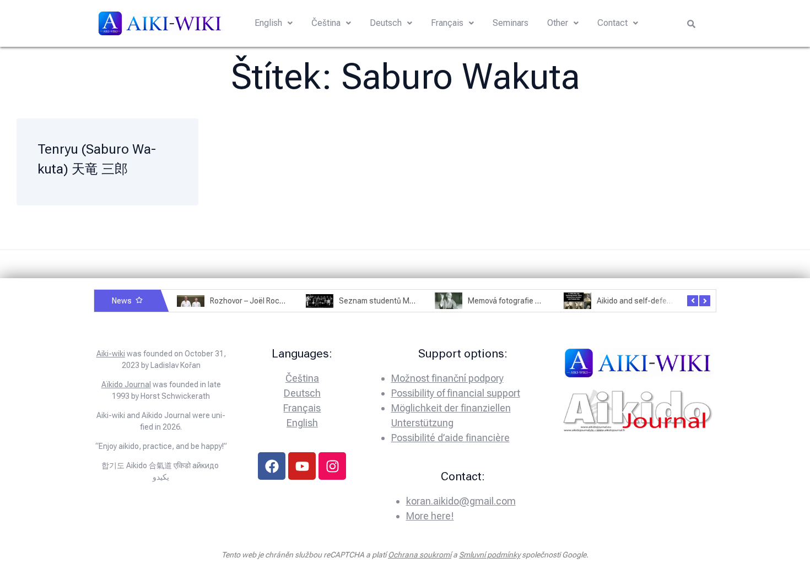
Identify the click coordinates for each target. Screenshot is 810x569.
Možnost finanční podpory (447, 378)
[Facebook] (271, 466)
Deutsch (386, 23)
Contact (612, 23)
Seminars (510, 23)
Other (557, 23)
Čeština (326, 23)
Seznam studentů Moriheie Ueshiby (400, 300)
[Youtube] (302, 466)
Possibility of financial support (455, 393)
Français (447, 23)
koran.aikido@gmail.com (461, 501)
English (268, 23)
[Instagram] (332, 466)
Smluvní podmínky (489, 554)
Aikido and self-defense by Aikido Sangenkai (673, 300)
